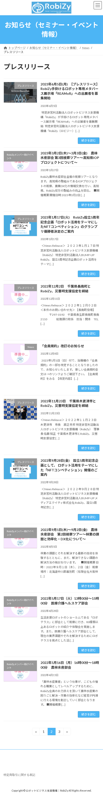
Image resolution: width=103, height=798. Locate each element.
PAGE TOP (95, 769)
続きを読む (88, 140)
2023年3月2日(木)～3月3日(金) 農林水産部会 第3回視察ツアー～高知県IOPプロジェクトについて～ (69, 157)
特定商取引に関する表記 (19, 775)
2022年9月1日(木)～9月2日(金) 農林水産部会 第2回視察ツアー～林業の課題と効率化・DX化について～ (69, 534)
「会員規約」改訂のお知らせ (62, 346)
